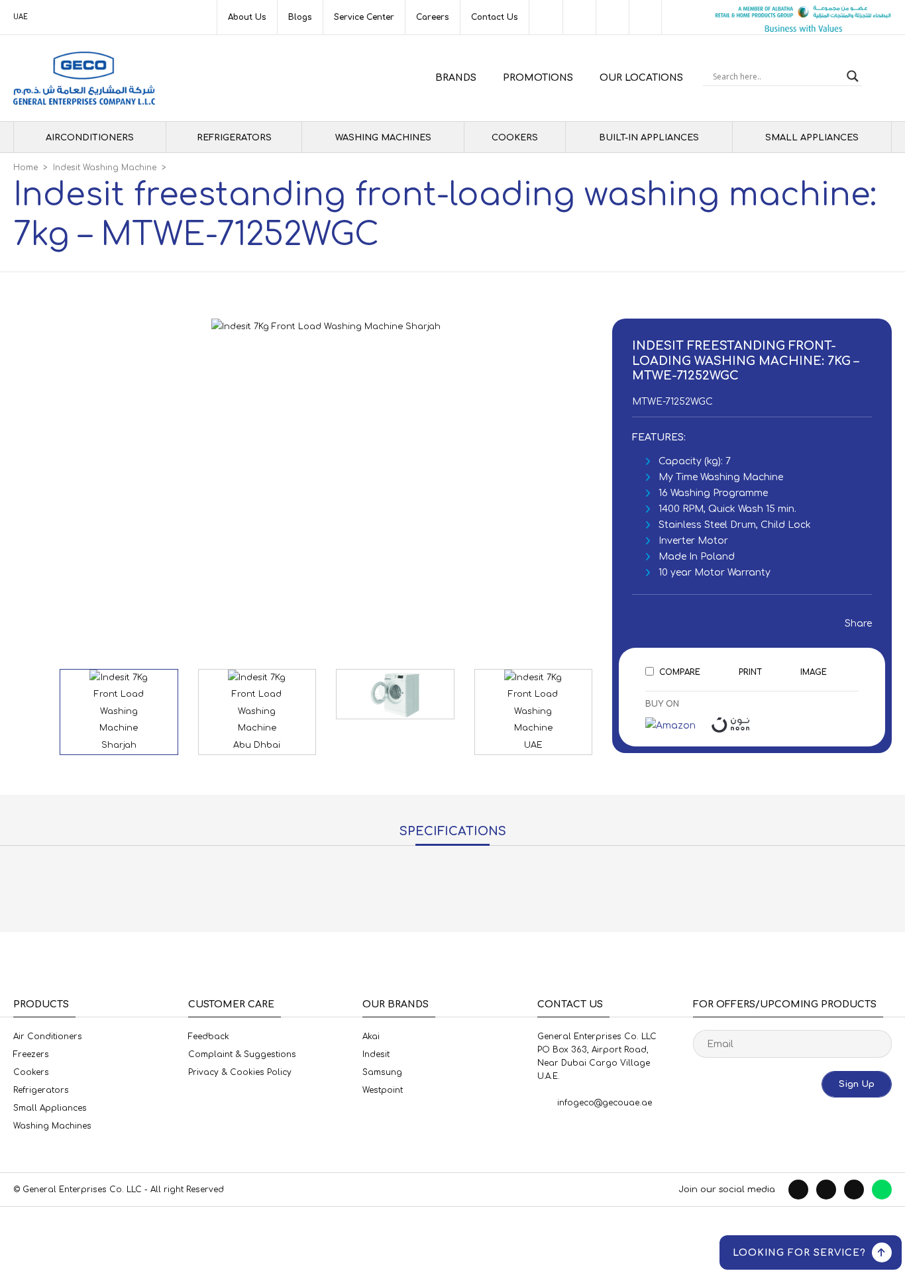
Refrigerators (234, 137)
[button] (497, 468)
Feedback (208, 1036)
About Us (247, 17)
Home (25, 167)
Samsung (382, 1072)
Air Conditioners (47, 1036)
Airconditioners (90, 137)
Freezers (31, 1054)
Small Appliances (812, 137)
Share (854, 624)
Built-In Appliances (649, 137)
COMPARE (679, 672)
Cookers (515, 137)
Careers (432, 17)
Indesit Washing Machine (104, 167)
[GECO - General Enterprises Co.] (84, 78)
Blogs (300, 17)
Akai (371, 1036)
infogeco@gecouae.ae (604, 1102)
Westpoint (382, 1090)
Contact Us (494, 17)
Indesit (376, 1054)
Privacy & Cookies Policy (240, 1072)
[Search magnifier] (852, 76)
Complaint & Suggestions (242, 1054)
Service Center (364, 17)
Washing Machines (383, 137)
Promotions (538, 78)
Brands (455, 78)
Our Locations (641, 78)
